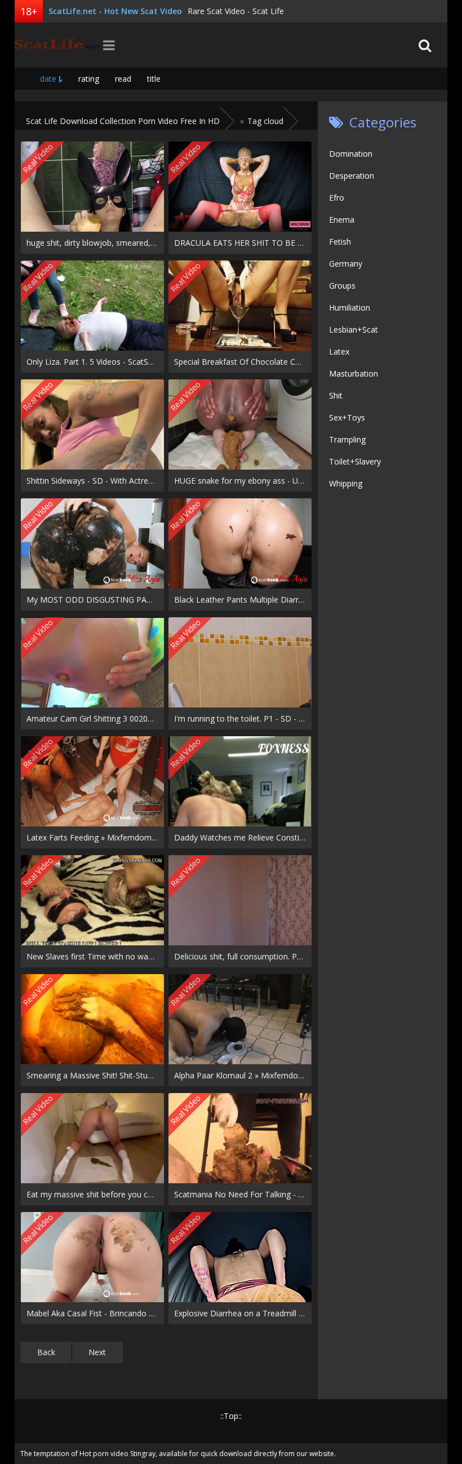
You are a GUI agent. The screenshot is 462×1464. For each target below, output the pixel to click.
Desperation (351, 175)
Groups (342, 285)
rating (88, 78)
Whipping (345, 483)
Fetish (340, 241)
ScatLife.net (57, 45)
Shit (336, 395)
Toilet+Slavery (355, 461)
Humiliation (349, 307)
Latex (339, 351)
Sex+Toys (347, 417)
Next (97, 1352)
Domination (350, 153)
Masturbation (353, 373)
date (48, 78)
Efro (336, 197)
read (123, 78)
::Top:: (231, 1415)
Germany (345, 263)
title (154, 78)
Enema (341, 219)
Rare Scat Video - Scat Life (236, 11)
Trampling (347, 439)
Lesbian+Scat (353, 329)
